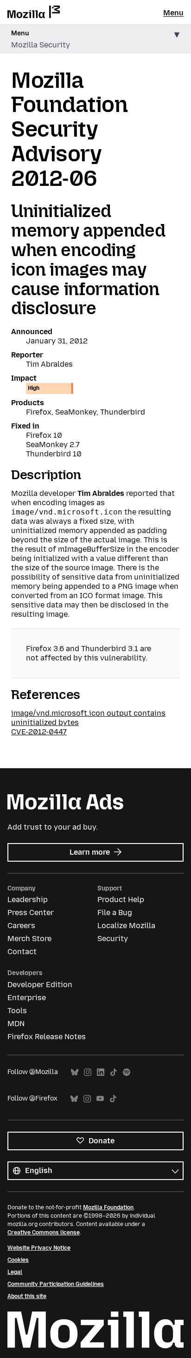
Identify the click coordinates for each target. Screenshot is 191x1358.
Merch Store (29, 938)
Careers (21, 925)
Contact (22, 951)
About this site (26, 1296)
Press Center (30, 912)
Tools (17, 1010)
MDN (16, 1023)
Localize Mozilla (126, 925)
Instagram (87, 1072)
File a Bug (114, 912)
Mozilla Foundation (108, 1207)
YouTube (100, 1099)
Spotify (126, 1072)
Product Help (120, 899)
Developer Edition (39, 984)
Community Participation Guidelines (55, 1284)
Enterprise (26, 997)
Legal (14, 1272)
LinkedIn (100, 1072)
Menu (173, 12)
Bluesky (74, 1072)
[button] (95, 39)
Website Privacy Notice (38, 1248)
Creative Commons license (43, 1232)
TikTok (113, 1072)
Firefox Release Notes (46, 1036)
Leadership (27, 899)
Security (112, 938)
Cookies (18, 1260)
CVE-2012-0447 (39, 731)
